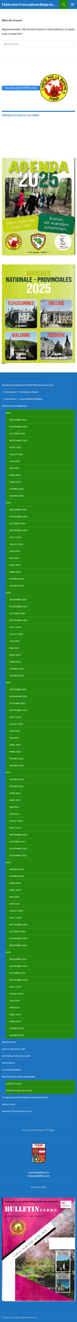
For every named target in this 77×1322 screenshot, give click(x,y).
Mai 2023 (14, 648)
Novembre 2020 (18, 938)
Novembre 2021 (18, 848)
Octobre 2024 (17, 523)
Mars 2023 (15, 661)
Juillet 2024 (16, 544)
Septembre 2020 (18, 924)
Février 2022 (16, 758)
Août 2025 (15, 447)
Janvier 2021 (16, 779)
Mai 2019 (14, 1007)
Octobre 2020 (17, 931)
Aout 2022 (15, 717)
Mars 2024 (15, 571)
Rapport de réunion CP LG (17, 1111)
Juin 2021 (14, 813)
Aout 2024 (15, 537)
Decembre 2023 (18, 599)
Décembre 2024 (18, 509)
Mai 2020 (14, 896)
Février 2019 (16, 1028)
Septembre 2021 (18, 834)
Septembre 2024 (18, 530)
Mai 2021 (14, 807)
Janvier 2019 (16, 1035)
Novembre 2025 (18, 426)
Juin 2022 (14, 731)
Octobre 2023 (17, 613)
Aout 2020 (15, 917)
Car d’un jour (14, 1083)
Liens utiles (8, 1104)
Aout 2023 (15, 627)
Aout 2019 (15, 986)
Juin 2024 (14, 551)
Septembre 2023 (18, 620)
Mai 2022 (14, 737)
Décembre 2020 (18, 945)
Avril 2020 (15, 890)
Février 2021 (16, 786)
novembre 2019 (18, 966)
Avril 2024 (15, 565)
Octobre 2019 (17, 973)
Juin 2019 (14, 1000)
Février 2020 (16, 876)
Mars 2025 (15, 482)
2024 (8, 502)
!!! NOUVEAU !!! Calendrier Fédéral (22, 399)
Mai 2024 (14, 558)
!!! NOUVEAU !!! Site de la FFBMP (20, 392)
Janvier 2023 (16, 675)
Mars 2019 (15, 1021)
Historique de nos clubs (16, 1056)
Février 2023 (16, 668)
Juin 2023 (14, 641)
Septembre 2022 (18, 710)
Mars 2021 (15, 793)
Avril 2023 (15, 654)
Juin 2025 (14, 461)
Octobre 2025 (17, 433)
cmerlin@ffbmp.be (38, 1172)
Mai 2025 (14, 468)
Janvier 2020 (16, 869)
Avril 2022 (15, 744)
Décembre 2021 (18, 855)
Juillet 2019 (16, 993)
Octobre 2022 (17, 703)
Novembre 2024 (18, 516)
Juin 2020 (14, 903)
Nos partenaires (11, 1069)
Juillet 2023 (16, 634)
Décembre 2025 (18, 419)
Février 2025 (16, 488)
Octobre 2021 (17, 841)
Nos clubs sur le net (14, 1049)
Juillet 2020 (16, 910)
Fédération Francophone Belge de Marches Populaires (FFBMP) (30, 4)
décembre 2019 (18, 959)
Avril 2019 (15, 1014)
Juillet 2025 (16, 454)
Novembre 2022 (18, 696)
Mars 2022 (15, 751)
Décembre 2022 (18, 689)
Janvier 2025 (16, 495)
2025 (8, 412)
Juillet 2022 (16, 724)
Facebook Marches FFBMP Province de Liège (28, 385)
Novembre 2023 (18, 606)
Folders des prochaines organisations (25, 1097)
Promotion (9, 1042)
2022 (8, 682)
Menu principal (72, 4)
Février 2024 (16, 578)
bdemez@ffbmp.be (39, 1175)
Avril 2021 (15, 800)
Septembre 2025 (18, 440)
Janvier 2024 (16, 585)
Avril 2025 (15, 475)
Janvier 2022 (16, 765)
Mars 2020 (15, 883)
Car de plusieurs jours (19, 1090)
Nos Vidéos (8, 1062)
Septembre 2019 (18, 979)
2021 (8, 772)
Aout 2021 (15, 827)
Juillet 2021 (16, 820)
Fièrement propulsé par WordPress (19, 1317)
